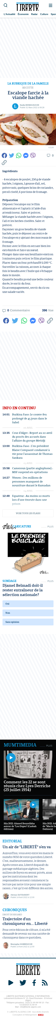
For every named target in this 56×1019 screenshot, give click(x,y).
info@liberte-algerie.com (30, 1007)
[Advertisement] (28, 48)
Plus (50, 526)
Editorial (12, 841)
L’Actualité (9, 14)
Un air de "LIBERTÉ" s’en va (26, 846)
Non (7, 612)
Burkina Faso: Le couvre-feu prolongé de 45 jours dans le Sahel (29, 418)
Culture (44, 14)
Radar (34, 14)
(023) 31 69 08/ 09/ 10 (34, 1003)
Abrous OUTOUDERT (20, 895)
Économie (23, 14)
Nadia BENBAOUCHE (29, 105)
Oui (7, 603)
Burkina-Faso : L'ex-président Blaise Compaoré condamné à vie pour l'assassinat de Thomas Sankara (32, 452)
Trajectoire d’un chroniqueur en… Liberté (25, 921)
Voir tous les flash (28, 513)
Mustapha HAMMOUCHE (22, 944)
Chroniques (14, 910)
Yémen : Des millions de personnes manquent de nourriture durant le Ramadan (31, 481)
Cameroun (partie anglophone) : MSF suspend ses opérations (32, 470)
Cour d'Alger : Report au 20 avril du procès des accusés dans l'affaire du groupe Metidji (32, 437)
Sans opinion (12, 622)
